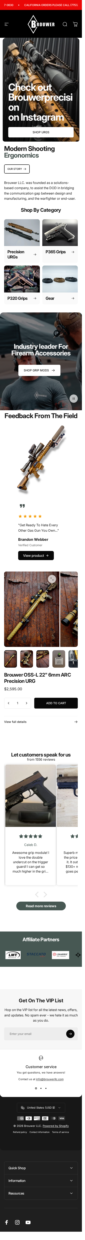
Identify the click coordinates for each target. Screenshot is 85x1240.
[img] (28, 836)
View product (33, 555)
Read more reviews (41, 906)
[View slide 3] (46, 1088)
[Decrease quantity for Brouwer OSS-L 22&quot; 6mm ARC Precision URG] (8, 703)
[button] (74, 398)
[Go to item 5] (74, 659)
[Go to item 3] (42, 659)
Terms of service (60, 1132)
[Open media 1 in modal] (52, 579)
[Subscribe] (70, 1034)
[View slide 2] (41, 1088)
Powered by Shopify (56, 1125)
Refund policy (20, 1132)
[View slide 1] (36, 1088)
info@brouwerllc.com (50, 1079)
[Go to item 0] (10, 659)
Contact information (40, 1132)
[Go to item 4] (58, 659)
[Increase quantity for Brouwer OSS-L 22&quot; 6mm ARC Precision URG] (26, 703)
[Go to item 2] (26, 659)
